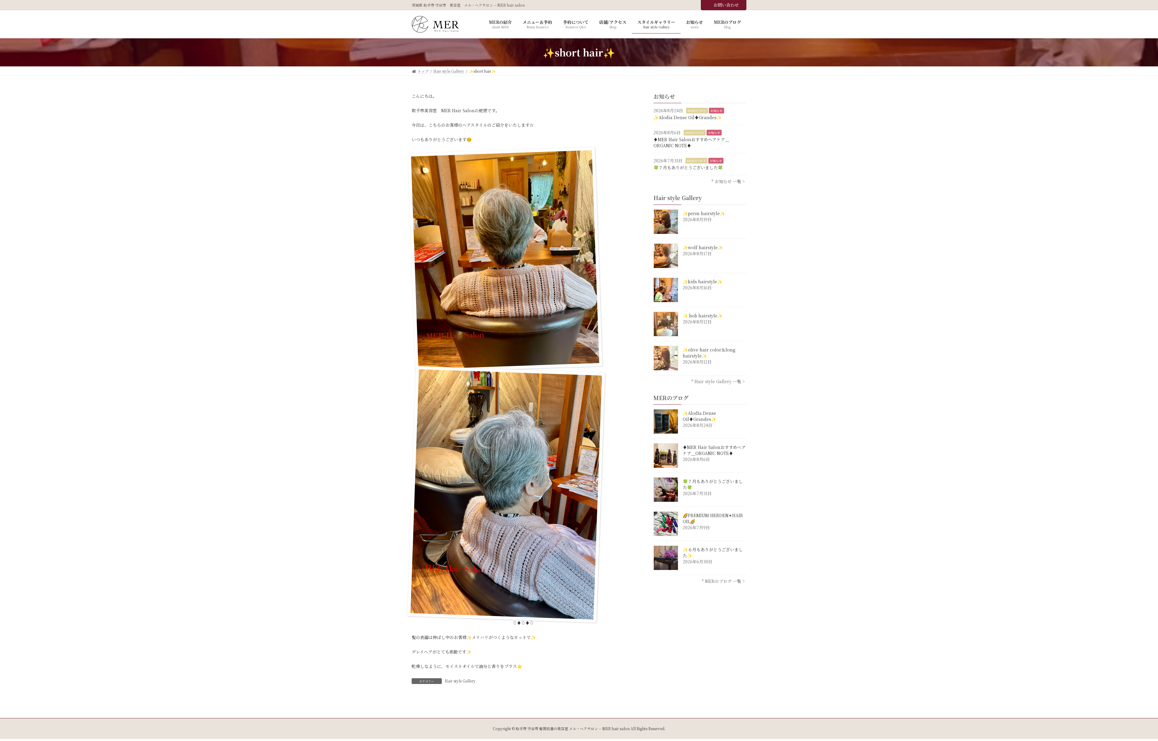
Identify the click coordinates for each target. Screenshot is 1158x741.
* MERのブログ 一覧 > (723, 581)
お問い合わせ (726, 5)
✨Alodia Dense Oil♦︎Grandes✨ (687, 117)
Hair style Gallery (460, 680)
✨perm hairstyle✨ (704, 213)
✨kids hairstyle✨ (702, 281)
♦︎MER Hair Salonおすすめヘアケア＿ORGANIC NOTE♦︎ (691, 142)
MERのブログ (697, 110)
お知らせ (716, 110)
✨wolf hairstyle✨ (703, 247)
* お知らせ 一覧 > (728, 182)
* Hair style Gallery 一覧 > (718, 381)
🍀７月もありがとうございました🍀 (688, 167)
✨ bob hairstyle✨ (703, 316)
